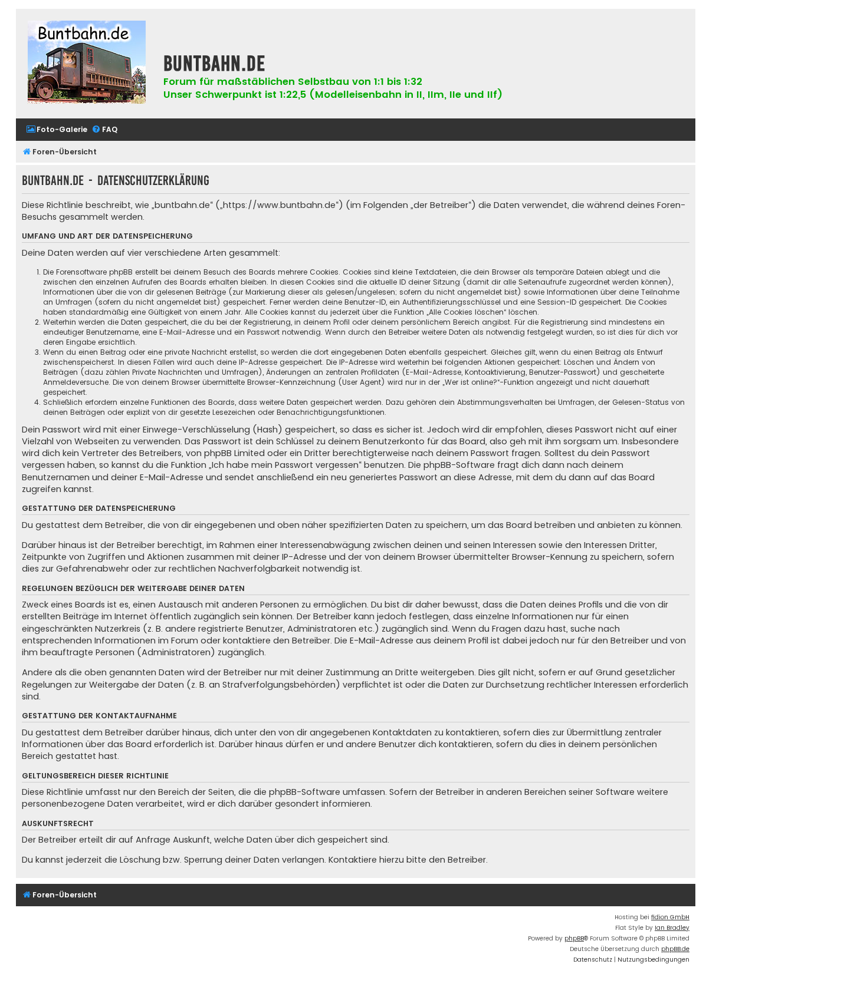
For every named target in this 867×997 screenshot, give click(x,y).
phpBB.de (675, 949)
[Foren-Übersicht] (87, 63)
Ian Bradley (672, 927)
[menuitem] (56, 130)
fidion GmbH (670, 917)
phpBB (574, 938)
